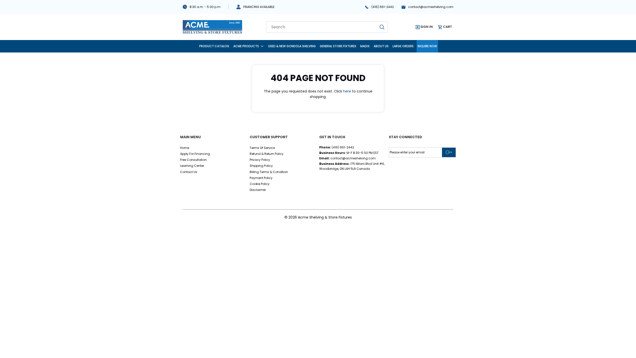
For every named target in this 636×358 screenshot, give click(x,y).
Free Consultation (193, 160)
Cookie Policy (260, 184)
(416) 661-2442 (382, 7)
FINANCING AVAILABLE (259, 7)
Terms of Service (262, 148)
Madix (365, 46)
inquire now (427, 46)
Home (184, 148)
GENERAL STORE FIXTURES (338, 46)
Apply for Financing (195, 154)
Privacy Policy (260, 160)
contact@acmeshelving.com (430, 7)
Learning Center (192, 166)
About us (381, 46)
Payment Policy (261, 178)
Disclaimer (258, 190)
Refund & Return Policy (266, 154)
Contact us (188, 172)
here (347, 91)
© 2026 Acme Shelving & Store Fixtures (318, 217)
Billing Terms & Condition (269, 172)
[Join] (449, 152)
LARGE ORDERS (403, 46)
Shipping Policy (261, 166)
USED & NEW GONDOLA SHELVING (292, 46)
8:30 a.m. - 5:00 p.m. (205, 7)
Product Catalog (214, 46)
